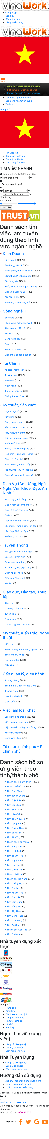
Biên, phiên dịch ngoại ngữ (18, 551)
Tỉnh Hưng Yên (14, 846)
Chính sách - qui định (16, 1014)
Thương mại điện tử (15, 328)
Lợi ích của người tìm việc (18, 1084)
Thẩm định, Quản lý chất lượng (20, 685)
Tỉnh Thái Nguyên (16, 818)
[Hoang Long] (6, 988)
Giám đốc (10, 701)
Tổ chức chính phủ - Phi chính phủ (24, 749)
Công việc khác (13, 738)
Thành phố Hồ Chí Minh (19, 781)
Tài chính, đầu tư (13, 391)
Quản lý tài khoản (14, 159)
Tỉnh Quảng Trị (14, 869)
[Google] (37, 1121)
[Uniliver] (6, 982)
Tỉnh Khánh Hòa (15, 892)
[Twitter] (28, 1121)
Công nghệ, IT (15, 311)
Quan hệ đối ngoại (14, 572)
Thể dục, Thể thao (14, 536)
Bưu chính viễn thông (15, 562)
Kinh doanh (10, 260)
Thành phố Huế (14, 874)
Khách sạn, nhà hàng (15, 499)
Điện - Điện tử (12, 411)
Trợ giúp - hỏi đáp (14, 1017)
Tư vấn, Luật (11, 375)
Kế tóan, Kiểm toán (14, 369)
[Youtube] (45, 1121)
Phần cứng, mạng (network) (19, 323)
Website (9, 333)
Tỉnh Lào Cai (13, 814)
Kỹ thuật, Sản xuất (19, 405)
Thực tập (9, 603)
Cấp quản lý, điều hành (23, 674)
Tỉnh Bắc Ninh (14, 832)
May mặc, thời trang (15, 432)
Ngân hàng (10, 385)
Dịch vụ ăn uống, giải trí (17, 520)
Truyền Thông (15, 545)
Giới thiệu (10, 1011)
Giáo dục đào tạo (14, 608)
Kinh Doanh (13, 253)
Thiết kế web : (7, 1102)
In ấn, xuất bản (12, 443)
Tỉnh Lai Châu (14, 805)
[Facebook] (20, 1121)
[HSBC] (6, 970)
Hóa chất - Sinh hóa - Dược (19, 454)
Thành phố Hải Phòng (18, 842)
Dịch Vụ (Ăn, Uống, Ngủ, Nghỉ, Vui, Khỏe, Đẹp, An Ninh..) (25, 488)
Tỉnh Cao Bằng (14, 791)
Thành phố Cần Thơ (17, 929)
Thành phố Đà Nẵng (17, 878)
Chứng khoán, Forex (15, 396)
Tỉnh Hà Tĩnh (13, 865)
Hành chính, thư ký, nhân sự (19, 270)
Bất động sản (11, 281)
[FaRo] (6, 964)
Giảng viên (10, 619)
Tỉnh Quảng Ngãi (15, 883)
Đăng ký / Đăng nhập (16, 1044)
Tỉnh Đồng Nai (14, 906)
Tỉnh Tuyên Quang (16, 795)
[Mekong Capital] (6, 958)
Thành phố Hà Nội (16, 786)
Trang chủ (5, 109)
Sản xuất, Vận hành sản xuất (19, 475)
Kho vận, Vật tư (13, 732)
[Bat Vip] (6, 976)
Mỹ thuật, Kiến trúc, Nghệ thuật (26, 635)
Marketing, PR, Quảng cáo (18, 276)
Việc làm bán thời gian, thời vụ (20, 727)
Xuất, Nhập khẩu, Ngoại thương (21, 286)
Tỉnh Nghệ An (14, 860)
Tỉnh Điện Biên (14, 800)
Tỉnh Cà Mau (13, 934)
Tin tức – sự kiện (13, 1020)
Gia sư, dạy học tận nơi (17, 624)
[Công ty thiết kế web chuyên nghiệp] (24, 89)
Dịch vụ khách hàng (15, 291)
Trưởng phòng (12, 680)
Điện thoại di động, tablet (18, 354)
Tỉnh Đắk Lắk (13, 897)
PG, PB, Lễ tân (12, 297)
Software (9, 317)
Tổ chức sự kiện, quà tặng (18, 567)
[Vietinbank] (6, 994)
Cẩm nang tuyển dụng (16, 1069)
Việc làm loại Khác (19, 710)
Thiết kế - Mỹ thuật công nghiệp (21, 649)
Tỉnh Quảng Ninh (15, 828)
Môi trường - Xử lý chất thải (19, 469)
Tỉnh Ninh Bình (14, 851)
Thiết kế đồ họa (13, 349)
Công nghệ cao (13, 338)
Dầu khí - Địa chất (14, 459)
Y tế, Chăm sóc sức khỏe (18, 504)
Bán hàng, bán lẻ (13, 265)
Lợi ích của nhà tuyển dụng (19, 1087)
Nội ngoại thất (12, 660)
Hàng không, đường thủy (17, 464)
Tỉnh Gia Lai (13, 888)
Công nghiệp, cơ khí (15, 422)
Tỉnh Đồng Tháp (15, 915)
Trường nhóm (12, 691)
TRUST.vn (20, 1102)
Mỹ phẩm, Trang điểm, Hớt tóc (20, 526)
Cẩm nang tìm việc (15, 162)
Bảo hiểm (9, 380)
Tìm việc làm (12, 152)
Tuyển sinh (10, 613)
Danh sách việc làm (15, 156)
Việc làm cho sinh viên (16, 722)
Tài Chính (11, 363)
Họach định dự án (14, 696)
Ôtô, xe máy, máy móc (16, 438)
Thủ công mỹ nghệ (14, 654)
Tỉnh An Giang (14, 925)
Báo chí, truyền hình (15, 557)
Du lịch (8, 515)
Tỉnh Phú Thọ (13, 837)
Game (8, 344)
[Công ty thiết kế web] (24, 215)
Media (8, 583)
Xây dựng (10, 416)
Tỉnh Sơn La (13, 809)
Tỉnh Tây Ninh (14, 911)
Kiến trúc (9, 644)
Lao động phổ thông (15, 716)
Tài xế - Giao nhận (14, 427)
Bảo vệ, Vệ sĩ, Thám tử (16, 510)
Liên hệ (9, 1024)
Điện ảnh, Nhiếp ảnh (15, 578)
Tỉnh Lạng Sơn (14, 823)
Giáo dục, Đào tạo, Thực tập (25, 594)
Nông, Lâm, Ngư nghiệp (17, 448)
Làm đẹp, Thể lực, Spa (16, 531)
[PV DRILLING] (6, 953)
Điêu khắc (10, 665)
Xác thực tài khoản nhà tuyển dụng (23, 1080)
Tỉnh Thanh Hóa (15, 855)
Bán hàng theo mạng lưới (17, 302)
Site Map (10, 1027)
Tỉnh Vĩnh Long (14, 920)
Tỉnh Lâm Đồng (14, 902)
